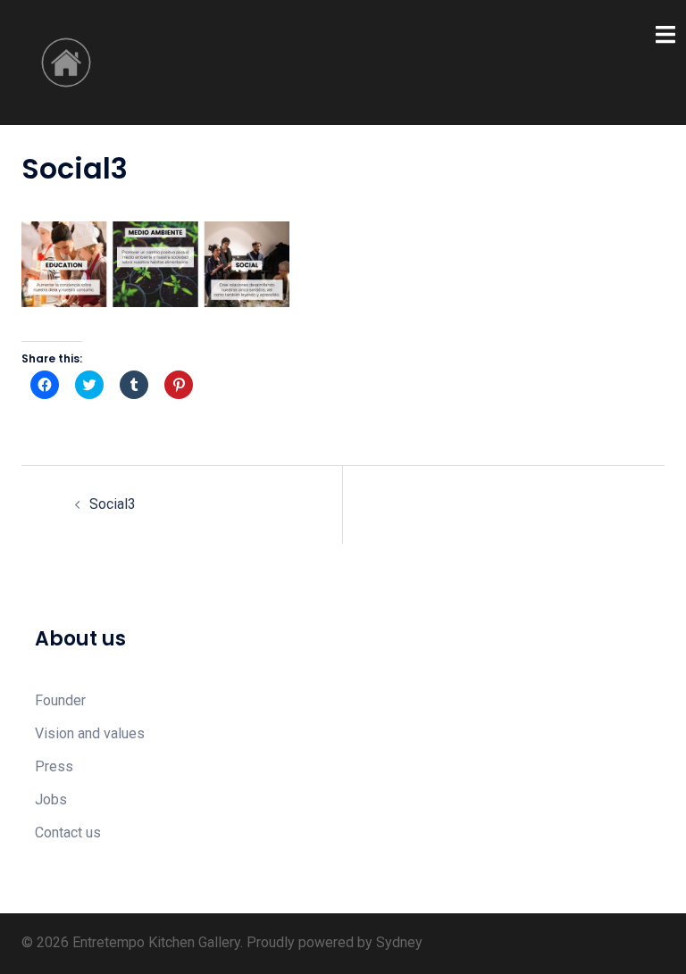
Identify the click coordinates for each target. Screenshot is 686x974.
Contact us (68, 832)
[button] (155, 263)
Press (54, 766)
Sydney (399, 942)
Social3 (112, 503)
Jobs (51, 799)
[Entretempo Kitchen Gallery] (66, 61)
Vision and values (90, 733)
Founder (60, 700)
